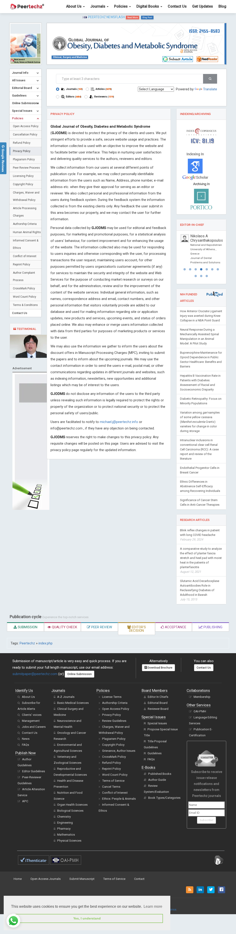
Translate (210, 89)
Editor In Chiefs (158, 697)
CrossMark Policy (24, 288)
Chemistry (64, 816)
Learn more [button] (153, 906)
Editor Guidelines (33, 771)
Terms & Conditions (25, 305)
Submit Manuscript (81, 879)
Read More (132, 17)
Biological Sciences (70, 810)
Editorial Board (158, 703)
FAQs (25, 744)
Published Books (159, 773)
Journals (98, 6)
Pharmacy (64, 828)
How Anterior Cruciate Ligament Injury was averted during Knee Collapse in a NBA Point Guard (201, 315)
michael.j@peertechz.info (119, 422)
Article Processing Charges (24, 212)
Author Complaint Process (24, 276)
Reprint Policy (21, 264)
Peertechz (27, 643)
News (26, 738)
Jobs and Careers (34, 726)
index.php (45, 643)
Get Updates (202, 6)
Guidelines (155, 753)
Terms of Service (113, 780)
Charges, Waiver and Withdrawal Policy (26, 196)
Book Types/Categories (164, 797)
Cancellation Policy (25, 134)
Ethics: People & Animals (119, 798)
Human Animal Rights (27, 232)
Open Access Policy (25, 126)
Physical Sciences (69, 840)
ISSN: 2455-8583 (204, 31)
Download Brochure (159, 667)
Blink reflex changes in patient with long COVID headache (200, 535)
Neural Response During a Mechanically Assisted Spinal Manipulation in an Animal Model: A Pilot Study (199, 336)
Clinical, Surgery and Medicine (70, 57)
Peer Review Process (26, 167)
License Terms (111, 697)
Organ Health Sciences (72, 804)
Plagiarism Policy (24, 159)
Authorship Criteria (25, 224)
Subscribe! (206, 820)
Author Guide (157, 779)
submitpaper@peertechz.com (34, 674)
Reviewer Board (158, 709)
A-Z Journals (65, 697)
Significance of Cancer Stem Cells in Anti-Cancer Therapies (199, 502)
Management (31, 721)
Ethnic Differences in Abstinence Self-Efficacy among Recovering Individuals (200, 486)
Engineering (65, 822)
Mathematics (66, 834)
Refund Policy (21, 142)
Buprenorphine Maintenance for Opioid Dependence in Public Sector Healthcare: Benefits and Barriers (201, 359)
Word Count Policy (24, 296)
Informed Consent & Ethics (25, 244)
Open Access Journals (45, 879)
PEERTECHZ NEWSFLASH (106, 17)
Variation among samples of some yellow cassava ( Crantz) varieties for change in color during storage (200, 422)
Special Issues (157, 723)
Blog (222, 6)
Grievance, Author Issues (118, 750)
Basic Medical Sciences (73, 703)
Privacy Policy (21, 151)
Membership (202, 697)
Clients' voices (31, 715)
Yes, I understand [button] (87, 918)
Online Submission (79, 674)
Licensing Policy (23, 176)
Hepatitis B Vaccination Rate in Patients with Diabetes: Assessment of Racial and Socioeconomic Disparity (200, 382)
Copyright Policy (23, 184)
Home (18, 879)
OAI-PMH (200, 711)
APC (25, 801)
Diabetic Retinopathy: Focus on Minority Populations (200, 401)
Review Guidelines (114, 721)
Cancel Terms (111, 786)
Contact (139, 879)
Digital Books (148, 6)
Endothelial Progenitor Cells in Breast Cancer (199, 470)
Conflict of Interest (24, 256)
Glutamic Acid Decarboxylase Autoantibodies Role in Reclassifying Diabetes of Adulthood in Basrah (199, 590)
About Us (74, 6)
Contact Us (177, 6)
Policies (121, 6)
